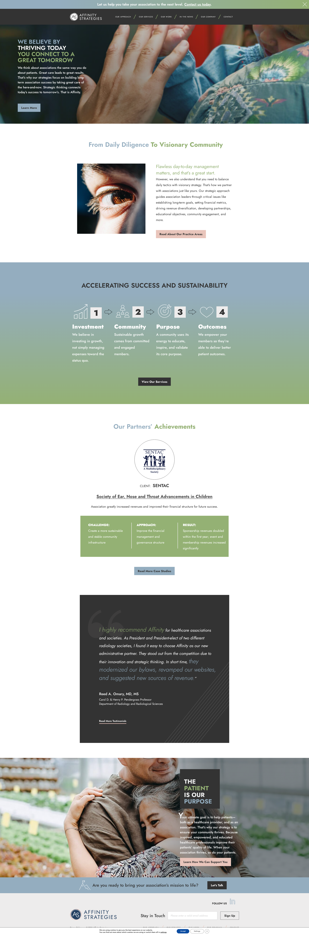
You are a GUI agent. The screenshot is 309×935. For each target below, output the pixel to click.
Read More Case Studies (154, 571)
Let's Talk (217, 885)
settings (163, 932)
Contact (228, 16)
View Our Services (154, 382)
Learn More (29, 108)
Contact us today (197, 4)
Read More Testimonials (112, 721)
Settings (197, 931)
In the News (186, 16)
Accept (183, 931)
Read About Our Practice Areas (180, 234)
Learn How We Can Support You (205, 862)
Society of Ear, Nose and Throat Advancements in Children (154, 496)
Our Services (146, 16)
